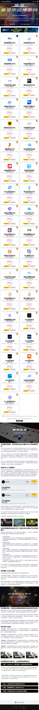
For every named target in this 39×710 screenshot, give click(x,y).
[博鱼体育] (10, 295)
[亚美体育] (10, 317)
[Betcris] (29, 338)
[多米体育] (29, 253)
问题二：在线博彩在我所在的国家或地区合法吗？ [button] (14, 684)
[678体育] (29, 231)
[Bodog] (29, 317)
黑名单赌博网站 (3, 513)
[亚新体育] (29, 189)
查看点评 (32, 74)
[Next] (37, 523)
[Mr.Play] (10, 377)
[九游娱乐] (29, 82)
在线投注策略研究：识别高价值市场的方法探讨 (5, 653)
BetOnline (8, 495)
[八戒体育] (10, 210)
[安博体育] (29, 146)
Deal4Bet (19, 706)
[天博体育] (10, 399)
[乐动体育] (29, 167)
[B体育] (10, 167)
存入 (24, 66)
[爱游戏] (29, 61)
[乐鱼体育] (29, 103)
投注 (4, 343)
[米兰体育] (10, 40)
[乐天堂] (29, 274)
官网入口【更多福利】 (10, 49)
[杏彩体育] (10, 231)
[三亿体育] (10, 146)
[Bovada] (3, 483)
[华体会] (10, 82)
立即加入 (26, 74)
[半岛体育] (10, 189)
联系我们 (28, 513)
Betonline (11, 472)
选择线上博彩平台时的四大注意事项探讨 (31, 653)
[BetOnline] (10, 358)
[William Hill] (10, 338)
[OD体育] (10, 61)
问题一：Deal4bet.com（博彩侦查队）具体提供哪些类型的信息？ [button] (18, 664)
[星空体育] (29, 40)
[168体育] (29, 295)
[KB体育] (29, 125)
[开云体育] (10, 103)
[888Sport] (29, 358)
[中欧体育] (10, 253)
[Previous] (2, 523)
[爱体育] (29, 210)
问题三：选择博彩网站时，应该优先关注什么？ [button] (14, 687)
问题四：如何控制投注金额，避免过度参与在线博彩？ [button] (15, 691)
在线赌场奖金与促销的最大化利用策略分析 (18, 653)
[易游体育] (10, 125)
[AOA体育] (10, 274)
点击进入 (19, 436)
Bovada (24, 469)
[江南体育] (29, 377)
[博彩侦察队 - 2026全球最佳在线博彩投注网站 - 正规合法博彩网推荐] (6, 1)
